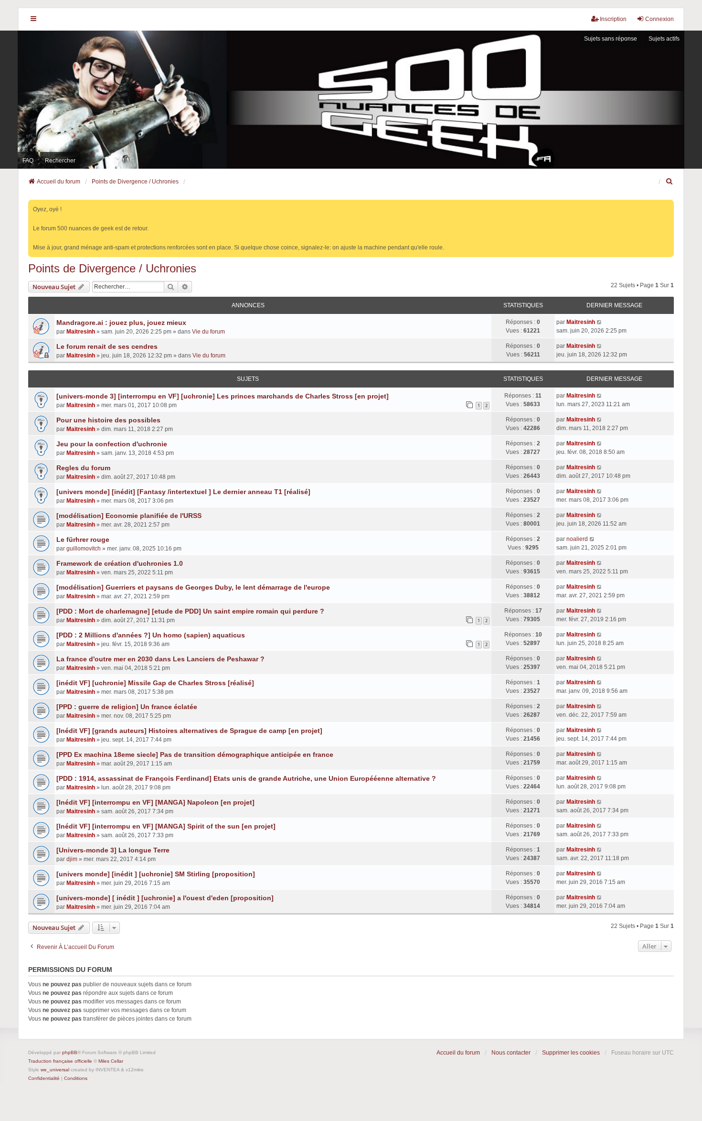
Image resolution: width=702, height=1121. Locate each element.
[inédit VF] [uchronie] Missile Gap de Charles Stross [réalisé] (155, 683)
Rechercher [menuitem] (60, 160)
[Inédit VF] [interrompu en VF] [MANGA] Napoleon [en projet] (155, 802)
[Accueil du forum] (351, 99)
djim (71, 859)
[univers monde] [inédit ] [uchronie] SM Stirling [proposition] (155, 874)
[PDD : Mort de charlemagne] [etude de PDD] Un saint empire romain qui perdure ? (190, 611)
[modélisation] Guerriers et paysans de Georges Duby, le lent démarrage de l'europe (193, 587)
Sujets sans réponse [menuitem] (610, 38)
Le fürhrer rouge (82, 539)
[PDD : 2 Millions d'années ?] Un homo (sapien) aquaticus (150, 635)
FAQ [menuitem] (27, 160)
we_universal (55, 1069)
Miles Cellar (110, 1061)
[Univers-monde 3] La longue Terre (113, 850)
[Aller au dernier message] (599, 322)
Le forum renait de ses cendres (107, 346)
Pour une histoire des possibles (108, 420)
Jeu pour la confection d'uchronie (111, 444)
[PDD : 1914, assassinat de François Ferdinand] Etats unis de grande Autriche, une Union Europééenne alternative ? (246, 778)
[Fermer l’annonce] (667, 205)
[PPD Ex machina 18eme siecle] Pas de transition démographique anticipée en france (194, 754)
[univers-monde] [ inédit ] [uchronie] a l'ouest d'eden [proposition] (165, 898)
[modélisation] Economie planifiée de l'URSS (129, 515)
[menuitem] (669, 181)
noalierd (577, 539)
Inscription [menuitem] (613, 19)
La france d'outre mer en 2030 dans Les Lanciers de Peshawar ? (160, 659)
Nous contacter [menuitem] (511, 1052)
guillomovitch (83, 548)
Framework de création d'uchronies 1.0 (119, 563)
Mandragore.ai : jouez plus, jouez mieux (121, 322)
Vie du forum (208, 331)
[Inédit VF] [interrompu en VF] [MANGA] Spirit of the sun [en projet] (166, 826)
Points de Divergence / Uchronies (112, 268)
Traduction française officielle (60, 1061)
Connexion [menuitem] (659, 19)
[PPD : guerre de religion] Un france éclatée (126, 707)
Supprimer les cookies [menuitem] (571, 1052)
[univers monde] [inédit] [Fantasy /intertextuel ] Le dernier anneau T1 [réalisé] (183, 492)
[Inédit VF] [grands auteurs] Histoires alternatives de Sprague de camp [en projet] (189, 730)
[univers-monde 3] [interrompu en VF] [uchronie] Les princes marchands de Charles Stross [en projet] (222, 396)
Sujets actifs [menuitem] (664, 38)
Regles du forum (83, 468)
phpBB (69, 1052)
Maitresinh (80, 331)
